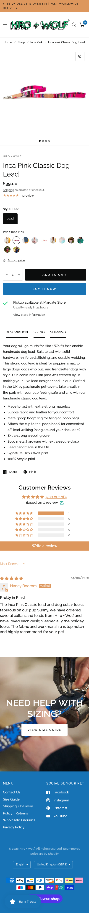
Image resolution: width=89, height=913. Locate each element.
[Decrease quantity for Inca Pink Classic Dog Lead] (6, 274)
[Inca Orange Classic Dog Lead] (44, 240)
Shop (21, 42)
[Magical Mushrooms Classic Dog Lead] (71, 240)
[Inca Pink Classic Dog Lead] (16, 240)
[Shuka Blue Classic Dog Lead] (25, 240)
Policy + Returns (15, 813)
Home (7, 42)
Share (13, 472)
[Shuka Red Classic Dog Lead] (35, 240)
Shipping (8, 190)
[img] (11, 578)
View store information (29, 314)
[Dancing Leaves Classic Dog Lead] (7, 249)
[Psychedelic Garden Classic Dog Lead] (16, 249)
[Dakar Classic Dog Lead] (53, 240)
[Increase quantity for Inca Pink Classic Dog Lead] (19, 274)
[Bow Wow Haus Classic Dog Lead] (80, 240)
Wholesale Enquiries (19, 820)
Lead (10, 218)
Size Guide (11, 799)
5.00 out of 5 (56, 497)
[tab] (17, 333)
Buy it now (44, 289)
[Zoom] (79, 56)
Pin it (32, 472)
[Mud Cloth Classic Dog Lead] (62, 240)
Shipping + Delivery (18, 806)
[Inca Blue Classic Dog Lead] (7, 240)
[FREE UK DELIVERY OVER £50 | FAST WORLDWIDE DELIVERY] (44, 6)
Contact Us (11, 792)
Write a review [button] (44, 546)
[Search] (74, 24)
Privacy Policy (13, 827)
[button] (24, 513)
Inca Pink (36, 42)
